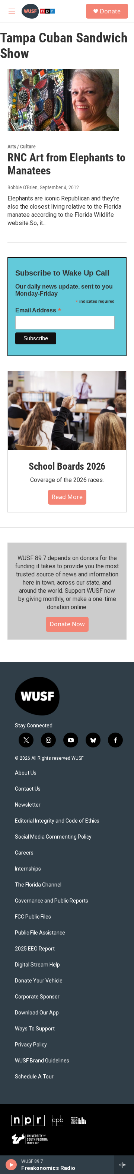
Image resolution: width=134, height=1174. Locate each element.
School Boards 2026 (67, 466)
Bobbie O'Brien (22, 187)
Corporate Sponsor (37, 997)
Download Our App (37, 1013)
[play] (11, 1164)
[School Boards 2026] (67, 410)
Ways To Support (35, 1029)
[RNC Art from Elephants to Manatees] (63, 100)
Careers (24, 853)
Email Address (38, 310)
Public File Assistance (40, 933)
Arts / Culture (21, 146)
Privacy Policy (31, 1045)
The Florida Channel (38, 885)
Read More (67, 497)
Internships (28, 869)
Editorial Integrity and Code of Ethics (57, 821)
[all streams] (124, 1164)
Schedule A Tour (34, 1077)
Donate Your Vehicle (39, 981)
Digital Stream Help (37, 965)
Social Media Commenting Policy (53, 837)
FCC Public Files (33, 917)
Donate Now (67, 624)
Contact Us (28, 789)
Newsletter (28, 805)
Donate (110, 11)
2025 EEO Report (35, 949)
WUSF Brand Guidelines (42, 1061)
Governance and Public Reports (51, 901)
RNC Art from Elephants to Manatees (66, 164)
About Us (25, 773)
